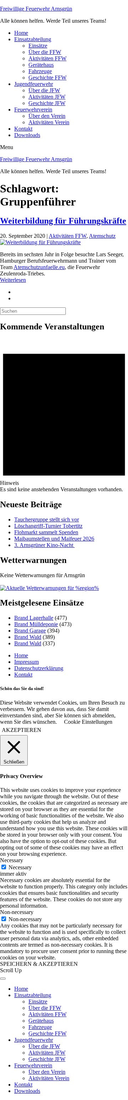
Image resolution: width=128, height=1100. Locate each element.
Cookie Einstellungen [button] (88, 722)
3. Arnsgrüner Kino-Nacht (44, 545)
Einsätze (37, 46)
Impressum (26, 662)
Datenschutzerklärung (38, 668)
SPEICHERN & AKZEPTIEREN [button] (39, 964)
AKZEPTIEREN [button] (21, 730)
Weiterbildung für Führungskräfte (63, 220)
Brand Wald (27, 637)
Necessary (20, 867)
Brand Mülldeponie (36, 624)
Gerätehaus (41, 65)
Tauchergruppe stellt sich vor (46, 519)
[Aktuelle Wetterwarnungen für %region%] (49, 588)
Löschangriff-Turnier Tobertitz (48, 526)
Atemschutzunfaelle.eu (39, 267)
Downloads (27, 135)
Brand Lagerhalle (33, 618)
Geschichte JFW (46, 103)
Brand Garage (30, 631)
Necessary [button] (11, 860)
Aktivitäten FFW (47, 58)
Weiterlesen (13, 280)
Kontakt (23, 129)
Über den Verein (46, 116)
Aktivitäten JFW (46, 97)
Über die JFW (44, 90)
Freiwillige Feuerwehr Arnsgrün (36, 9)
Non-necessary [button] (16, 912)
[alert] (64, 416)
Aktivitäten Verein (48, 122)
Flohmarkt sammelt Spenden (46, 532)
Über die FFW (44, 52)
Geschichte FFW (47, 78)
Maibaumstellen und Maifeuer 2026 (54, 539)
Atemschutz (102, 236)
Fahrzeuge (40, 71)
